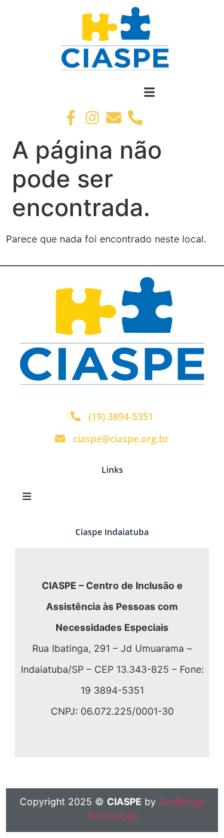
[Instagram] (92, 117)
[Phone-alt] (135, 117)
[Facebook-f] (70, 117)
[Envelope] (113, 117)
